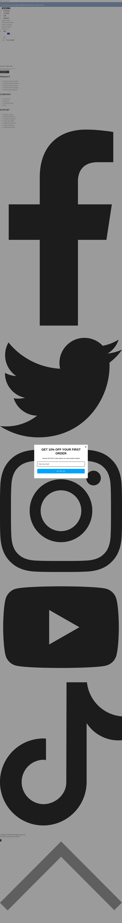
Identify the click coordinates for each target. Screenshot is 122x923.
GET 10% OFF (61, 471)
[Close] (86, 447)
